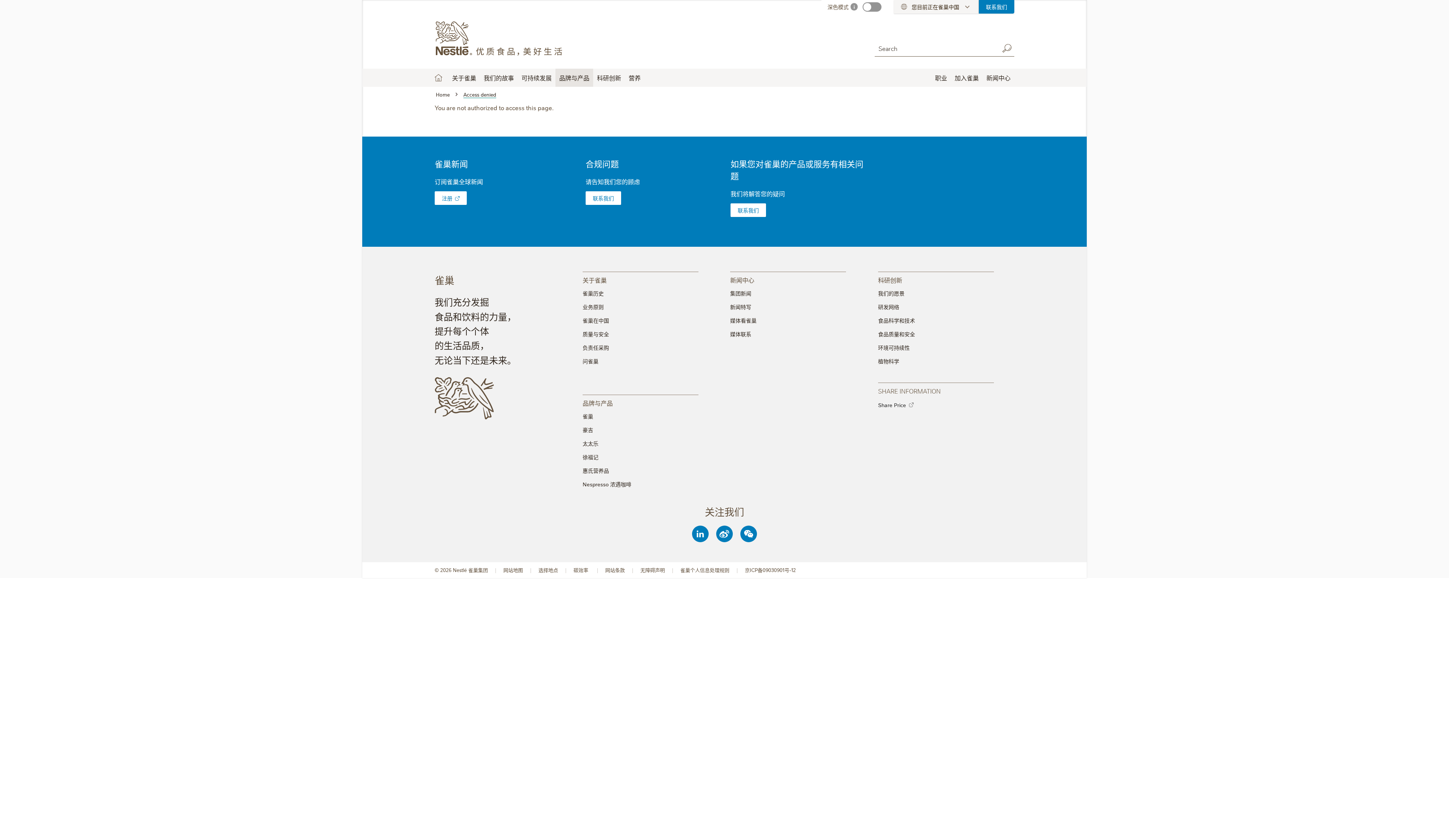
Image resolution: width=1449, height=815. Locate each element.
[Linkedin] (700, 534)
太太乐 (590, 443)
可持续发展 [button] (536, 78)
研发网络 (888, 306)
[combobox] (935, 48)
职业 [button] (941, 78)
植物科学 (888, 361)
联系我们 (996, 6)
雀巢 (588, 416)
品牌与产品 (574, 78)
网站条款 (615, 570)
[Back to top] (1433, 801)
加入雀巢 (967, 78)
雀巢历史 (593, 293)
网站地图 (513, 570)
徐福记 (590, 457)
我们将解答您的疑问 (758, 193)
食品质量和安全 (896, 334)
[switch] (872, 7)
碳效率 (582, 570)
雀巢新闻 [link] (451, 163)
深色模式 (838, 6)
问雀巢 (590, 361)
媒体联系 (740, 334)
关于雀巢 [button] (464, 78)
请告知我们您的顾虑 (613, 181)
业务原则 (593, 306)
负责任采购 (596, 347)
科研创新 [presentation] (890, 279)
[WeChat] (748, 534)
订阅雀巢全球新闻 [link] (459, 181)
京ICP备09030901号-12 (770, 570)
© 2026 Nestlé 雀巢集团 (461, 570)
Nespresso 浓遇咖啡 (607, 484)
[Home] (503, 39)
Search (1006, 48)
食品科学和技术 (896, 320)
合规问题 (602, 163)
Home (438, 78)
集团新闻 (740, 293)
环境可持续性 (894, 347)
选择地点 (548, 570)
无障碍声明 (652, 570)
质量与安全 (596, 334)
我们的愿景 (891, 293)
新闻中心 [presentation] (742, 279)
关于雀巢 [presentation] (595, 279)
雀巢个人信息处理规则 (704, 570)
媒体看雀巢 (743, 320)
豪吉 (588, 429)
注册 (447, 198)
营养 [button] (635, 78)
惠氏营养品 (596, 470)
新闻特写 (740, 306)
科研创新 (609, 78)
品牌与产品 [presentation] (598, 402)
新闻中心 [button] (998, 78)
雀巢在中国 (596, 320)
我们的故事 (499, 78)
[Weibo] (724, 534)
